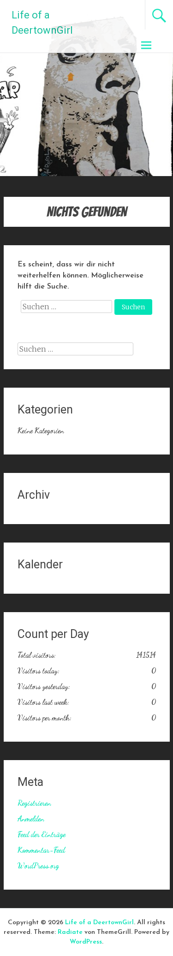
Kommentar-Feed (41, 849)
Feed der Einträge (42, 834)
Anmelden (31, 818)
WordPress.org (38, 865)
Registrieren (34, 802)
